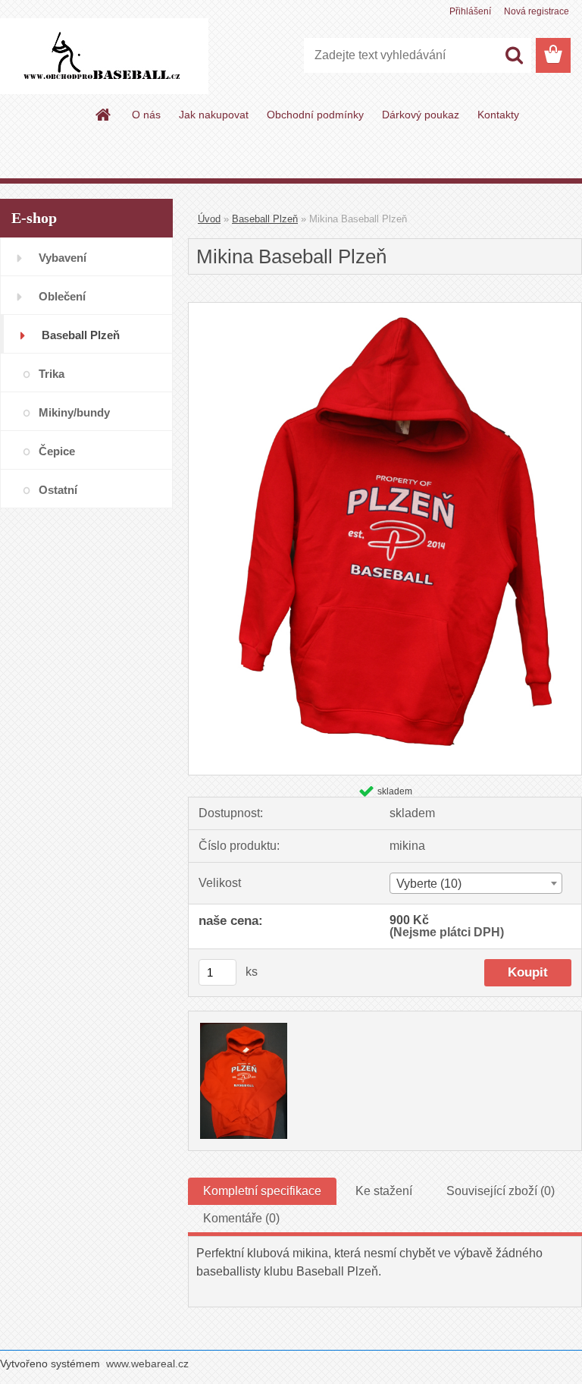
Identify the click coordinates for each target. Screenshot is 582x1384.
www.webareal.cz (147, 1363)
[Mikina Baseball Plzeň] (385, 308)
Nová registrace (536, 11)
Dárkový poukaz (420, 115)
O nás (146, 115)
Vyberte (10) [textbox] (429, 883)
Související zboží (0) (500, 1190)
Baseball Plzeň (265, 219)
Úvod (209, 219)
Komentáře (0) (241, 1218)
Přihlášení (470, 11)
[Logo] (104, 56)
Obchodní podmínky (315, 115)
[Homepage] (104, 114)
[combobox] (476, 883)
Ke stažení (383, 1190)
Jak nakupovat (214, 115)
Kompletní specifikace (262, 1190)
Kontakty (498, 115)
